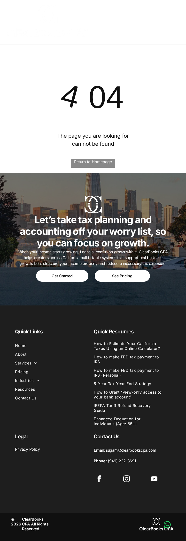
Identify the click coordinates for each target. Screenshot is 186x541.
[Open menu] (174, 21)
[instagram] (126, 479)
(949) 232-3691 (122, 460)
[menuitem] (53, 345)
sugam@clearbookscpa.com (131, 450)
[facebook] (99, 479)
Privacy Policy (27, 449)
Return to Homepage (93, 161)
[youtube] (154, 479)
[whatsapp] (167, 525)
